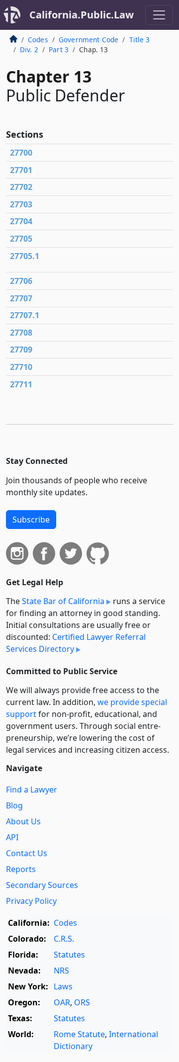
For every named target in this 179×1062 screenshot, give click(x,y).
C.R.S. (64, 938)
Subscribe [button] (31, 519)
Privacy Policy (31, 900)
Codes (38, 39)
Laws (63, 986)
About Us (23, 821)
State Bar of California (63, 601)
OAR (62, 1002)
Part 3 (59, 49)
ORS (82, 1002)
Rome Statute (79, 1034)
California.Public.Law (81, 14)
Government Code (88, 39)
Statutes (69, 954)
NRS (61, 970)
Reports (21, 869)
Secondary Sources (42, 885)
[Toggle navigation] (159, 15)
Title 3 (139, 39)
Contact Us (26, 853)
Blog (14, 805)
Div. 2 (29, 49)
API (12, 837)
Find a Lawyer (31, 789)
